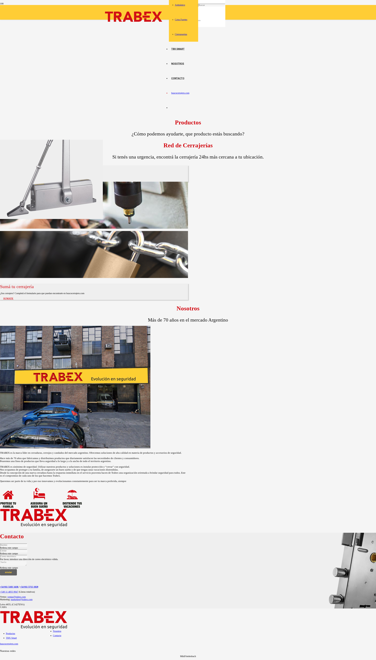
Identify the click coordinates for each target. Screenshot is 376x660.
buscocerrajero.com (9, 644)
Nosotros (57, 631)
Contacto (57, 635)
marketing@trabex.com (21, 599)
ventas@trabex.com (16, 597)
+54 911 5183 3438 (9, 587)
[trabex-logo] (133, 23)
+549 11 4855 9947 (9, 592)
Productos (10, 633)
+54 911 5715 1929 (29, 587)
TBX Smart (11, 638)
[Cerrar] (199, 20)
